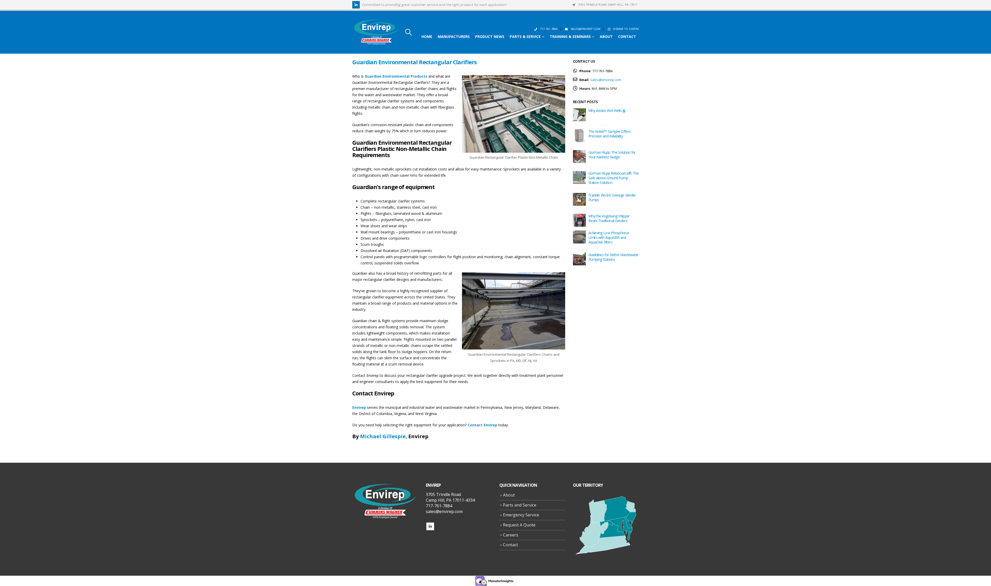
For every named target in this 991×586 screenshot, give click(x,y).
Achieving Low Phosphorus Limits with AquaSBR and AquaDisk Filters (608, 237)
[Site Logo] (376, 32)
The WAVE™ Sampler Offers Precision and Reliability (609, 134)
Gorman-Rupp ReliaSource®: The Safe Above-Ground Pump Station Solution (613, 178)
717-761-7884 (548, 29)
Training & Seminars (570, 36)
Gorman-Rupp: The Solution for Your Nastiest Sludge (612, 154)
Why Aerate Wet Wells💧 (607, 110)
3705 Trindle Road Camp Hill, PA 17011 (607, 4)
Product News (489, 36)
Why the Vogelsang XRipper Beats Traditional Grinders (609, 218)
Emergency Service (521, 515)
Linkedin (430, 526)
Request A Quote (519, 525)
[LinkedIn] (356, 5)
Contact (627, 36)
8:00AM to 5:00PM (626, 29)
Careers (510, 535)
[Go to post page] (579, 114)
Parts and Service (519, 505)
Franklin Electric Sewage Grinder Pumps (612, 197)
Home (426, 36)
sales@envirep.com (585, 29)
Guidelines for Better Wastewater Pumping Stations (613, 257)
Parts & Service (525, 36)
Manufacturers (454, 36)
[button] (408, 32)
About (606, 36)
